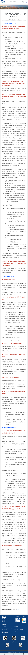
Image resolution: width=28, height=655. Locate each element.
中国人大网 (4, 626)
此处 (18, 609)
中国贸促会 (16, 626)
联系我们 (3, 621)
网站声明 (3, 620)
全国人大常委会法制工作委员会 (7, 628)
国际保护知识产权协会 (6, 634)
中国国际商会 (17, 628)
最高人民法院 (4, 629)
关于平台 (3, 618)
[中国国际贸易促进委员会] (17, 620)
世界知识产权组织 (5, 632)
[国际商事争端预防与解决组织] (24, 620)
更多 (3, 631)
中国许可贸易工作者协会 (19, 629)
